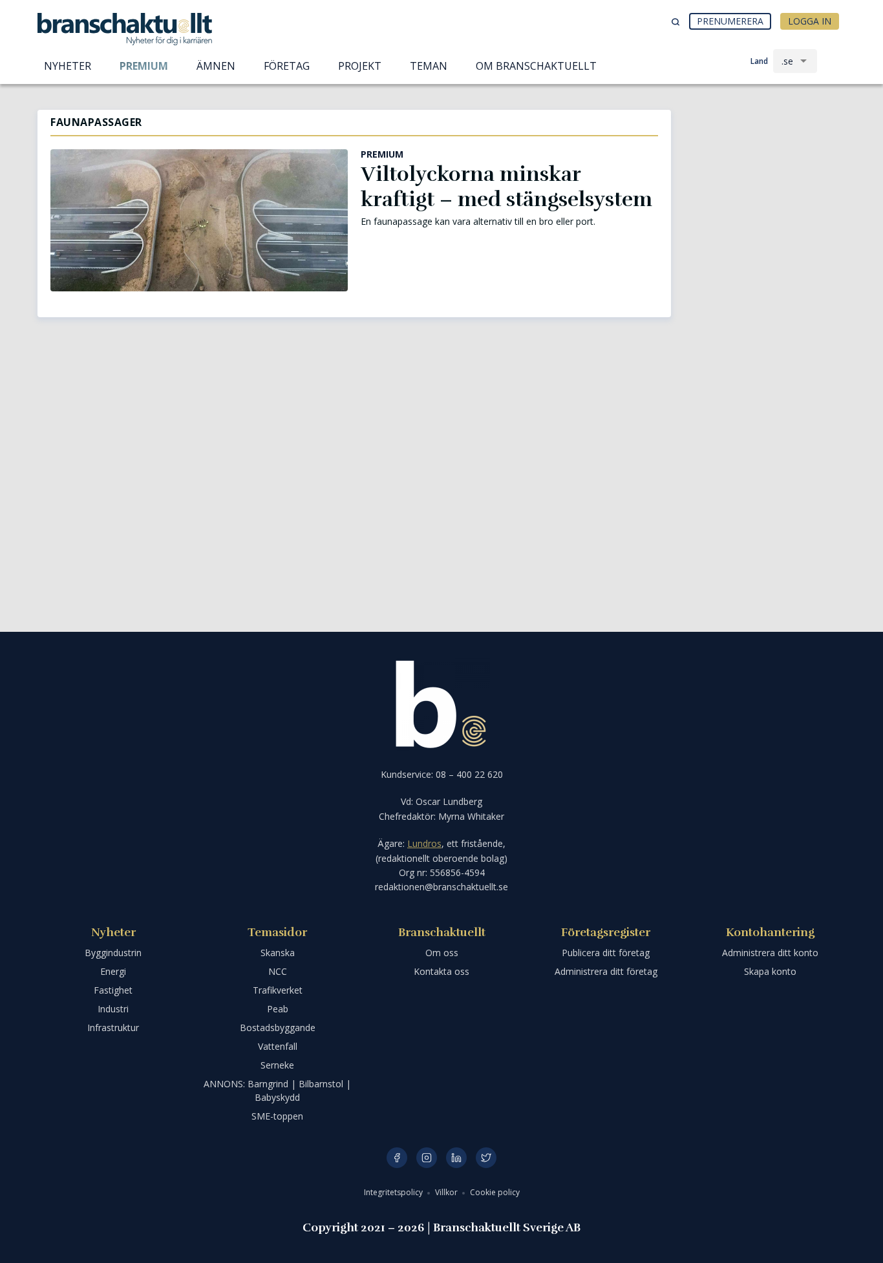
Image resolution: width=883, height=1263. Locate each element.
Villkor (447, 1192)
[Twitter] (486, 1157)
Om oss (441, 952)
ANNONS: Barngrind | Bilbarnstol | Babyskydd (277, 1090)
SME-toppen (277, 1116)
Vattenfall (277, 1046)
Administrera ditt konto (770, 952)
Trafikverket (278, 990)
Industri (113, 1009)
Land (759, 61)
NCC (277, 971)
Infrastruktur (113, 1027)
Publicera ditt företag (606, 952)
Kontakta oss (441, 971)
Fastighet (113, 990)
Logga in (809, 21)
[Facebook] (397, 1157)
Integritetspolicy (394, 1192)
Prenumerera (730, 21)
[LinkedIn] (456, 1157)
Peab (277, 1009)
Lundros (424, 843)
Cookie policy (495, 1192)
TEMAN (428, 66)
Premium (144, 66)
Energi (113, 971)
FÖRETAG (287, 66)
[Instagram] (426, 1157)
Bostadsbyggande (277, 1027)
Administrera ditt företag (606, 971)
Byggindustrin (113, 952)
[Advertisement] (765, 177)
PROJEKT (359, 66)
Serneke (277, 1065)
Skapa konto (770, 971)
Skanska (278, 952)
